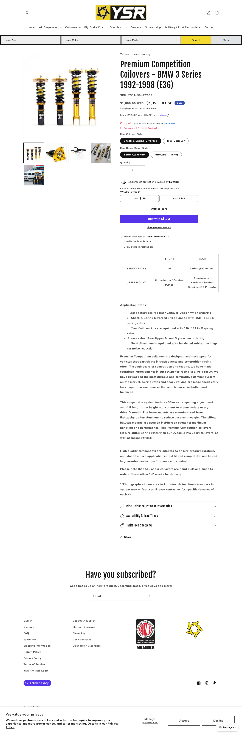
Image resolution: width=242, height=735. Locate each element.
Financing (79, 633)
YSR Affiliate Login (36, 670)
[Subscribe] (149, 596)
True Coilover (176, 141)
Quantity (125, 162)
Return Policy (32, 652)
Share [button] (128, 537)
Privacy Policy (32, 658)
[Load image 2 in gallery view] (56, 153)
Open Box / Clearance (87, 645)
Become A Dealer (84, 621)
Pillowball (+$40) (166, 155)
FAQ (26, 633)
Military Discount (84, 627)
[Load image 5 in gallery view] (34, 175)
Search (28, 621)
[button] (27, 13)
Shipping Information (37, 645)
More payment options (159, 227)
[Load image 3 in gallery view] (78, 153)
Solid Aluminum (134, 155)
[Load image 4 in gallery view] (101, 153)
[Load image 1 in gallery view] (34, 153)
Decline (218, 721)
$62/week (169, 123)
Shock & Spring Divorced (140, 141)
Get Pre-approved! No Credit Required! (138, 128)
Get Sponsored (82, 639)
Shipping (125, 108)
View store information (138, 246)
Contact (29, 627)
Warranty (30, 639)
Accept (184, 721)
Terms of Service (34, 664)
